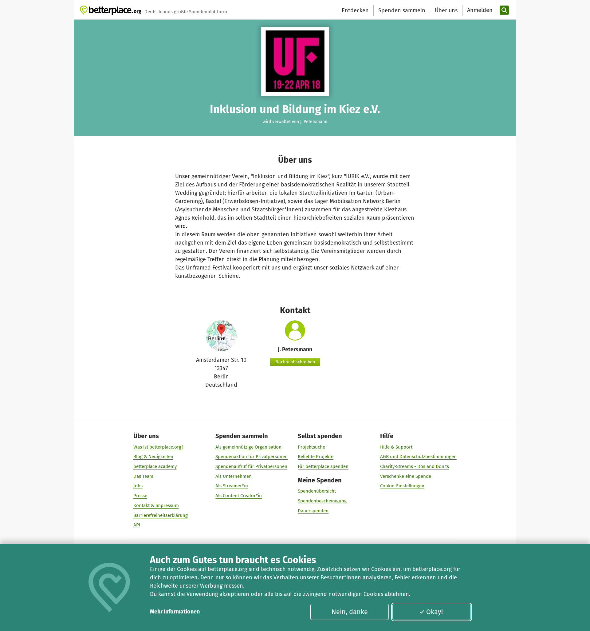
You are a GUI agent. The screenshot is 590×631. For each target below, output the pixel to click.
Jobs (138, 486)
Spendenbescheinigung (322, 501)
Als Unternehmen (233, 476)
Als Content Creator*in (238, 495)
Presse (140, 495)
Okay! (434, 612)
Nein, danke (350, 612)
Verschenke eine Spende (405, 476)
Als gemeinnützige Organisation (248, 447)
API (136, 525)
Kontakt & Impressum (156, 505)
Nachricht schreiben (295, 362)
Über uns (446, 10)
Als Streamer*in (231, 486)
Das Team (143, 476)
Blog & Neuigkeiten (153, 456)
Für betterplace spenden (323, 466)
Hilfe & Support (396, 447)
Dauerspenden (313, 510)
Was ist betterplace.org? (158, 447)
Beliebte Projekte (315, 456)
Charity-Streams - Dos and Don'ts (414, 466)
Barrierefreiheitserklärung (160, 515)
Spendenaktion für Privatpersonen (251, 456)
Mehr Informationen (175, 611)
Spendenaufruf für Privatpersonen (251, 466)
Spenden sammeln (401, 10)
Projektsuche (311, 447)
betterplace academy (155, 466)
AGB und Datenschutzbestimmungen (418, 456)
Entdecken (355, 10)
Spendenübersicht (317, 491)
